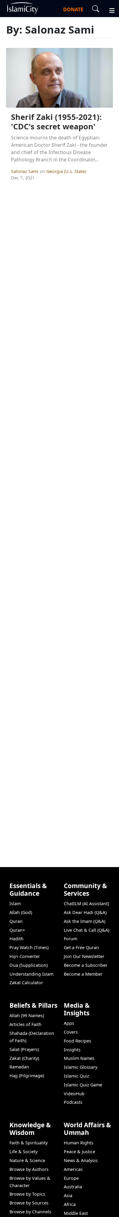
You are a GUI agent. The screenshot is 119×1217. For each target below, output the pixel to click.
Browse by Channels (30, 1212)
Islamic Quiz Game (83, 1085)
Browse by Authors (29, 1169)
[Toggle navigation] (109, 10)
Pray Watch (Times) (29, 947)
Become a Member (83, 974)
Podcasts (73, 1102)
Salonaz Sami (25, 171)
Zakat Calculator (26, 982)
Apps (69, 1023)
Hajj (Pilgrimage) (26, 1075)
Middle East (76, 1213)
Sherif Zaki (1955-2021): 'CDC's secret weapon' (56, 122)
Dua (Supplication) (28, 965)
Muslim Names (79, 1058)
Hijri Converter (24, 956)
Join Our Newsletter (84, 956)
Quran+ (17, 930)
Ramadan (19, 1067)
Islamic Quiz (76, 1076)
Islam (15, 903)
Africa (70, 1204)
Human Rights (78, 1143)
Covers (71, 1032)
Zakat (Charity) (24, 1058)
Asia (68, 1195)
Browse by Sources (29, 1203)
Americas (73, 1169)
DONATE (73, 9)
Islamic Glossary (80, 1067)
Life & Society (23, 1151)
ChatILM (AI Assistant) (86, 903)
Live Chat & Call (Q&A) (86, 930)
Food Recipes (77, 1041)
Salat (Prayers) (24, 1049)
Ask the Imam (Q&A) (84, 921)
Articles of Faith (25, 1024)
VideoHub (74, 1093)
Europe (71, 1178)
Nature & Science (27, 1160)
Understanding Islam (31, 974)
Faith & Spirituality (28, 1143)
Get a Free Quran (81, 947)
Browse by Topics (27, 1194)
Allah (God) (20, 912)
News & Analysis (81, 1160)
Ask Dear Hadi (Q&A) (85, 912)
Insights (72, 1050)
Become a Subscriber (85, 965)
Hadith (16, 939)
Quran (16, 921)
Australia (73, 1187)
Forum (70, 939)
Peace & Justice (79, 1151)
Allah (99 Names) (26, 1015)
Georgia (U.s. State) (66, 171)
